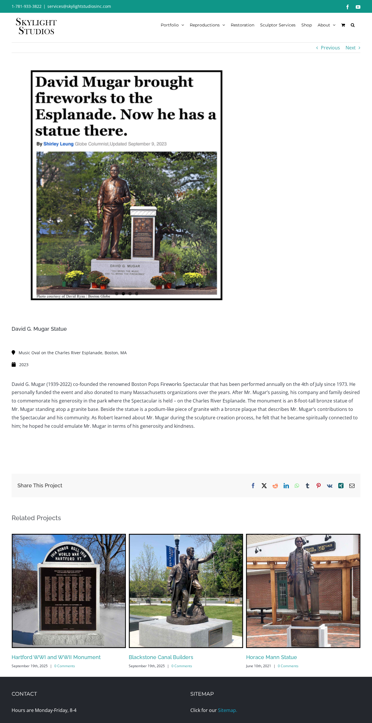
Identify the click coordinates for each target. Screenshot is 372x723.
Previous (330, 47)
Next (351, 47)
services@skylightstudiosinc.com (79, 6)
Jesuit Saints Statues (271, 657)
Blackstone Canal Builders (44, 657)
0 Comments (64, 665)
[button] (353, 24)
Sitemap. (227, 710)
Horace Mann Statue (154, 657)
